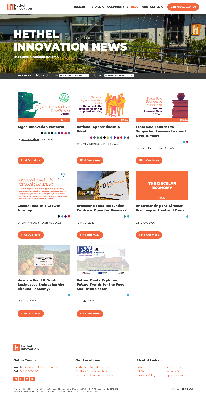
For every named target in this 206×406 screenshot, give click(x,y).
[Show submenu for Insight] (87, 7)
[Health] (59, 133)
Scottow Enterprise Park (91, 371)
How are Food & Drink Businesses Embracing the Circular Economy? (41, 284)
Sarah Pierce (148, 148)
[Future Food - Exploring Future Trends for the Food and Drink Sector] (103, 260)
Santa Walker (30, 139)
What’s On (173, 371)
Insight (80, 6)
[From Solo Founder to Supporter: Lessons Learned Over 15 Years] (162, 107)
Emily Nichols (90, 143)
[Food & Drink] (55, 133)
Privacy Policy (146, 375)
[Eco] (49, 133)
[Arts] (94, 137)
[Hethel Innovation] (19, 7)
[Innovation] (62, 133)
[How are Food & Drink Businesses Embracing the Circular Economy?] (44, 260)
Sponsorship (175, 375)
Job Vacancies (176, 367)
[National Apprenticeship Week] (103, 107)
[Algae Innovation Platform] (44, 107)
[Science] (69, 133)
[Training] (128, 137)
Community (116, 6)
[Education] (52, 133)
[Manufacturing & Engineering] (65, 133)
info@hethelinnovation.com (41, 367)
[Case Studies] (42, 133)
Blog (135, 6)
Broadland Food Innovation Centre (98, 375)
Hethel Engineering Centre (93, 367)
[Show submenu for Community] (127, 7)
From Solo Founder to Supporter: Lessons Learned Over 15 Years (161, 131)
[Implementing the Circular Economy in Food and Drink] (162, 185)
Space (96, 6)
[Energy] (108, 137)
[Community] (45, 133)
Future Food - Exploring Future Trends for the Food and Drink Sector (101, 284)
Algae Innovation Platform (41, 127)
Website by (182, 389)
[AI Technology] (91, 137)
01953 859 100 (29, 371)
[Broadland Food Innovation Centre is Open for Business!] (103, 185)
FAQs (140, 371)
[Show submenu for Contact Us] (162, 7)
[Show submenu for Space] (103, 7)
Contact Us (151, 6)
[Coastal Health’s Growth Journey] (44, 185)
